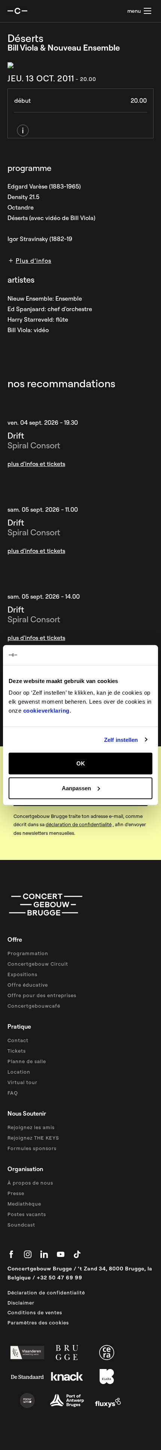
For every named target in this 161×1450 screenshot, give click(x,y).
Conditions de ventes (34, 1312)
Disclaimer (20, 1303)
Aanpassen (76, 788)
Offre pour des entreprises (41, 995)
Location (18, 1072)
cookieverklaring (46, 710)
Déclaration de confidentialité (46, 1293)
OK (80, 763)
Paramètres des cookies (38, 1323)
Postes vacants (26, 1214)
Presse (15, 1193)
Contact (17, 1040)
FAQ (12, 1093)
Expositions (22, 974)
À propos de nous (30, 1183)
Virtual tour (22, 1082)
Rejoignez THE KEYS (33, 1138)
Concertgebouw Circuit (37, 964)
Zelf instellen (121, 739)
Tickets (16, 1051)
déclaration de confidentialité (79, 824)
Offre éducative (27, 985)
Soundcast (21, 1225)
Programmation (27, 953)
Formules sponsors (32, 1148)
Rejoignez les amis (31, 1127)
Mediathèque (24, 1204)
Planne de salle (26, 1061)
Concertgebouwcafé (33, 1006)
